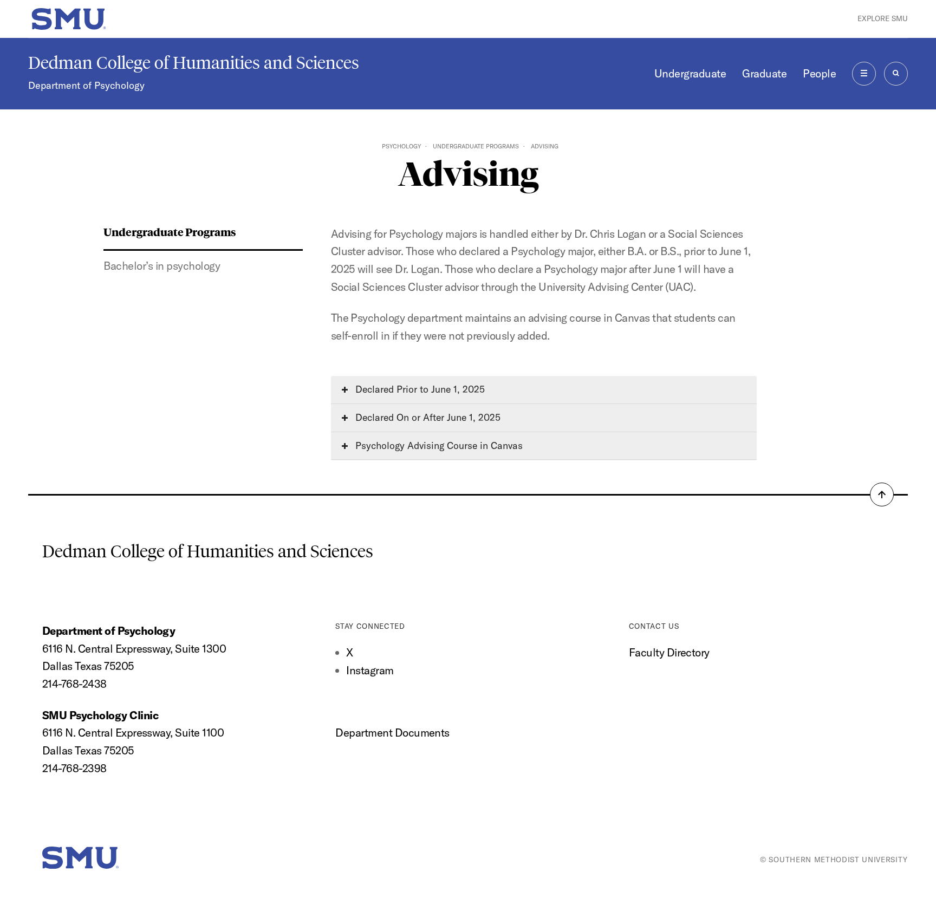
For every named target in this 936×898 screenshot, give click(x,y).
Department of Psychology (86, 85)
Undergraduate (690, 73)
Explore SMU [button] (882, 18)
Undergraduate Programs (476, 146)
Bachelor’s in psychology (161, 265)
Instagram (369, 670)
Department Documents (392, 732)
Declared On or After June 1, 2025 (426, 417)
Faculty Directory (669, 652)
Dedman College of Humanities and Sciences (193, 63)
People (819, 73)
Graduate (764, 73)
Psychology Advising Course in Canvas (438, 445)
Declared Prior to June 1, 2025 (419, 389)
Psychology (401, 146)
